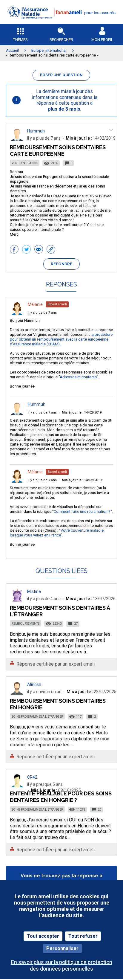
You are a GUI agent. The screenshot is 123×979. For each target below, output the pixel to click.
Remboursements (25, 623)
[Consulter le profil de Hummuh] (17, 139)
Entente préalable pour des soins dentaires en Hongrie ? (61, 796)
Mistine (34, 591)
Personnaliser (62, 948)
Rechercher (61, 39)
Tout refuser (83, 936)
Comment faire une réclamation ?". (83, 511)
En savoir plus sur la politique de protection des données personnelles (61, 965)
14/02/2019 (82, 412)
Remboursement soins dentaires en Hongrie (58, 704)
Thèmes (20, 39)
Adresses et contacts (78, 377)
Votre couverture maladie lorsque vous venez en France (57, 532)
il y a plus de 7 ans (42, 313)
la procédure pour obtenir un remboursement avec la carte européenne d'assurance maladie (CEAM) (61, 339)
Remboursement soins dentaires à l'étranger (60, 611)
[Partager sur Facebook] (14, 250)
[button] (61, 22)
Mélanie (35, 304)
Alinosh (34, 684)
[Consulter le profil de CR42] (17, 786)
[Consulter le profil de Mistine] (17, 600)
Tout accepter (43, 936)
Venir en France (25, 163)
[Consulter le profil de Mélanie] (17, 313)
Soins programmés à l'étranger (37, 716)
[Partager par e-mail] (38, 250)
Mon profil (102, 39)
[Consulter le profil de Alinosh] (17, 693)
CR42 (32, 777)
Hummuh (36, 131)
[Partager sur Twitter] (26, 250)
